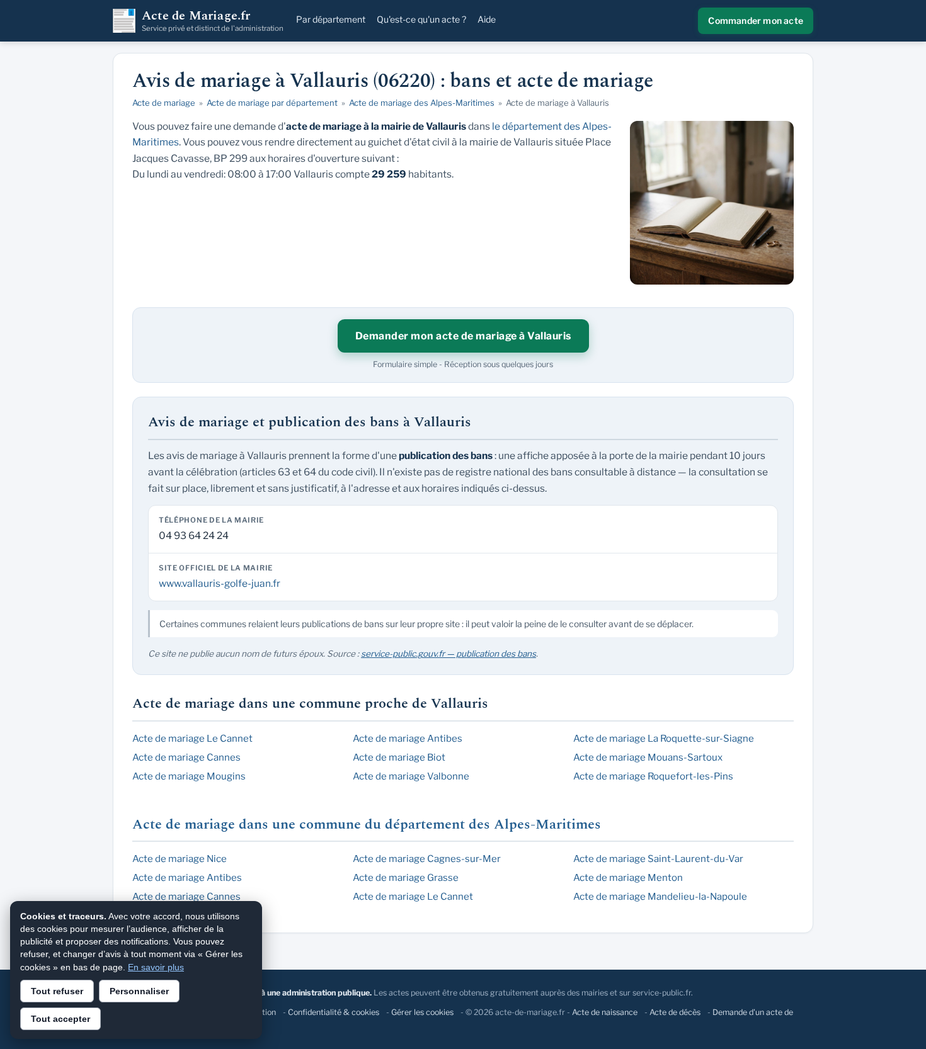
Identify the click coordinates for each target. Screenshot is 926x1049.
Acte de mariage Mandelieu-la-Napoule (660, 896)
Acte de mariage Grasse (406, 877)
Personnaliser (139, 991)
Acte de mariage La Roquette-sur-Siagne (663, 738)
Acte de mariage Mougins (189, 776)
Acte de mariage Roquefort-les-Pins (653, 776)
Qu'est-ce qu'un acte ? (421, 19)
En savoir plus (156, 967)
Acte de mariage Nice (179, 859)
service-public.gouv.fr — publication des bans (448, 654)
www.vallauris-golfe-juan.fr (219, 583)
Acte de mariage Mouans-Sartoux (648, 757)
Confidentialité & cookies (333, 1012)
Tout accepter (60, 1019)
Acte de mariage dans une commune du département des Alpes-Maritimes (366, 824)
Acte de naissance (604, 1012)
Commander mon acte (755, 20)
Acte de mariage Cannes (186, 757)
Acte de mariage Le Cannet (192, 738)
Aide (486, 19)
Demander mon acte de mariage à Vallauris (463, 336)
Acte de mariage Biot (399, 757)
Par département (330, 19)
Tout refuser (57, 991)
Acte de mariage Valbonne (411, 776)
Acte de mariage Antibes (407, 738)
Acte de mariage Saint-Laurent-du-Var (658, 859)
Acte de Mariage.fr (212, 21)
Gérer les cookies (422, 1012)
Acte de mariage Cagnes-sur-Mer (427, 859)
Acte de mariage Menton (628, 877)
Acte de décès (674, 1012)
